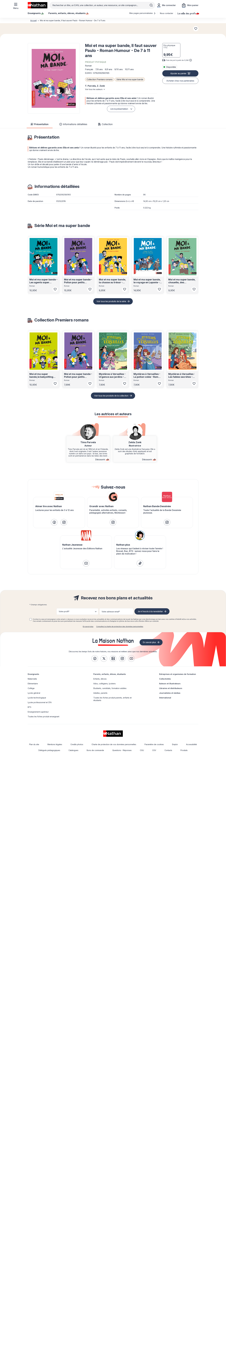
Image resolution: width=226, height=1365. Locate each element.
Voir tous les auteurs (94, 89)
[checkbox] (30, 619)
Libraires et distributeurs (170, 688)
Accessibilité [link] (191, 744)
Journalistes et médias (169, 693)
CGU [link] (142, 750)
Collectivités (165, 679)
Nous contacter (166, 13)
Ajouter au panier (178, 73)
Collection (107, 124)
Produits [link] (184, 750)
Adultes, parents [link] (100, 693)
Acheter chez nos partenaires (180, 80)
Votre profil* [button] (64, 611)
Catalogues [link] (73, 750)
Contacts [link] (168, 750)
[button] (54, 78)
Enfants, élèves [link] (100, 679)
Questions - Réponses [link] (122, 750)
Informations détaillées (75, 124)
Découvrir (100, 459)
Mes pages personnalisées (141, 13)
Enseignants (33, 674)
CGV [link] (154, 750)
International (165, 698)
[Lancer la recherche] (151, 5)
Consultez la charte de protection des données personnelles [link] (119, 626)
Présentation (41, 124)
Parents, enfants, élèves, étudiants (109, 674)
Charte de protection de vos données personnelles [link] (114, 744)
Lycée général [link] (34, 693)
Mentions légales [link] (54, 744)
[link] (54, 522)
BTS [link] (29, 707)
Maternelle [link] (32, 679)
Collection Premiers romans (99, 79)
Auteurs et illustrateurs (169, 683)
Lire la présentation (119, 109)
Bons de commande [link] (95, 750)
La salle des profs (186, 13)
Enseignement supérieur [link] (38, 712)
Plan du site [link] (34, 744)
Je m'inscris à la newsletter (150, 611)
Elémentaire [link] (33, 683)
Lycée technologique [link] (37, 698)
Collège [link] (31, 688)
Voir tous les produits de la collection (111, 395)
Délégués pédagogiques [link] (49, 750)
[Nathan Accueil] (37, 5)
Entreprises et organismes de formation (177, 674)
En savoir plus (88, 626)
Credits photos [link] (76, 744)
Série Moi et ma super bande (129, 79)
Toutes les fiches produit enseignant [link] (43, 716)
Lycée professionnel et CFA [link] (40, 702)
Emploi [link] (175, 744)
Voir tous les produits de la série (111, 301)
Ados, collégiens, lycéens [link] (104, 683)
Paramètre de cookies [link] (154, 744)
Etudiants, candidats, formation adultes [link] (109, 688)
